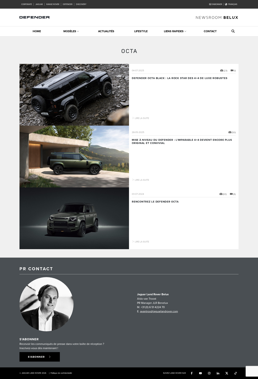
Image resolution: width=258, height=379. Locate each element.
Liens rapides (174, 31)
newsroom (217, 17)
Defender (67, 4)
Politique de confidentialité (61, 373)
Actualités (106, 31)
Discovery (81, 4)
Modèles (69, 31)
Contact (210, 31)
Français (232, 4)
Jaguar (39, 4)
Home (37, 31)
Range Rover (52, 4)
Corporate (26, 4)
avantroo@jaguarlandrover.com (159, 311)
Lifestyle (141, 31)
